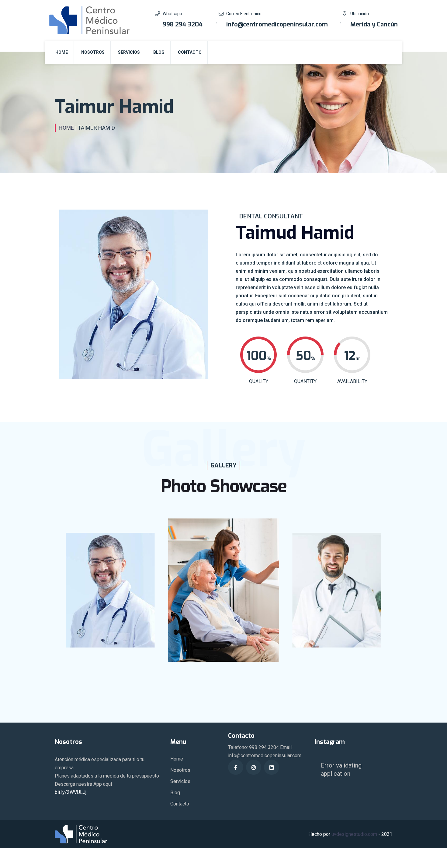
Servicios (129, 52)
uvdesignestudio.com (354, 834)
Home (61, 52)
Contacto (190, 52)
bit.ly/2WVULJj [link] (70, 792)
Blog (159, 52)
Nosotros (93, 52)
